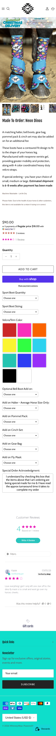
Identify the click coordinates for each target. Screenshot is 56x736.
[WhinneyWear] (28, 8)
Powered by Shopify (33, 726)
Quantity (7, 250)
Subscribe (28, 684)
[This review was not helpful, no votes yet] (48, 603)
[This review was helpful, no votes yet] (43, 603)
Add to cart (28, 269)
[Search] (9, 8)
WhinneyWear (16, 726)
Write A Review (28, 540)
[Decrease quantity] (5, 256)
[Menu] (3, 8)
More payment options (28, 286)
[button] (28, 227)
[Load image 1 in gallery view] (28, 65)
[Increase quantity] (17, 256)
